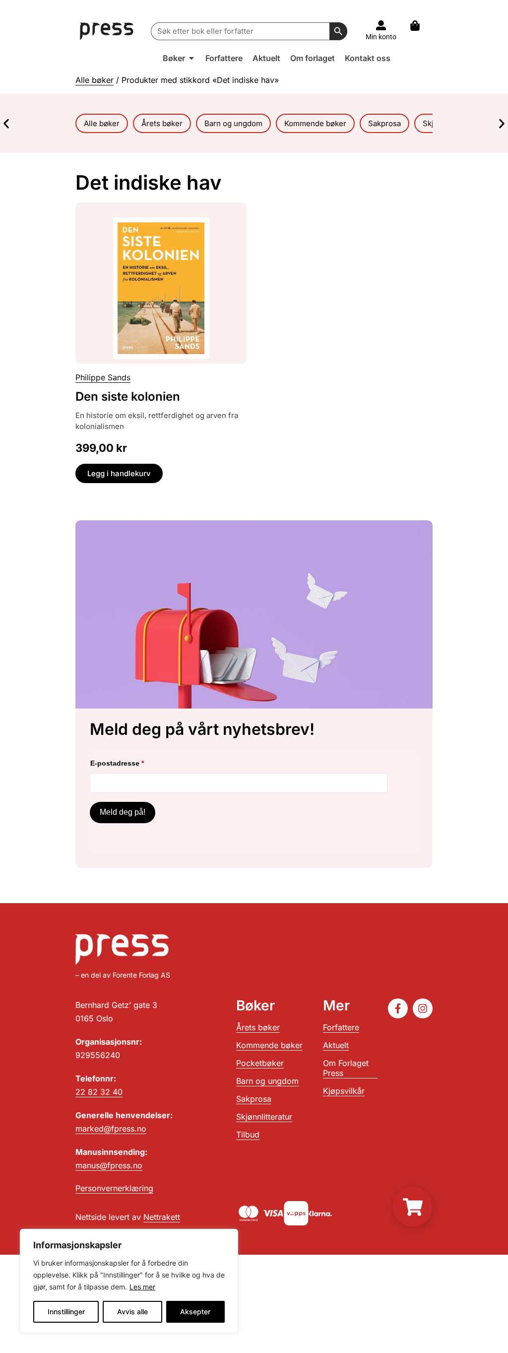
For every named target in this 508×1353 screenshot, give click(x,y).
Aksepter (195, 1311)
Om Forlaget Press (346, 1068)
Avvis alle (132, 1311)
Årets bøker (258, 1027)
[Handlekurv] (420, 25)
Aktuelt (336, 1045)
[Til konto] (381, 25)
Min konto (381, 37)
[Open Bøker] (191, 58)
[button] (6, 123)
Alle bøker (94, 80)
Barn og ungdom (267, 1081)
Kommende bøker (269, 1045)
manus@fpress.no (108, 1165)
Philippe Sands (102, 377)
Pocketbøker (260, 1063)
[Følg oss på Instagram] (423, 1008)
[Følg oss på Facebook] (398, 1008)
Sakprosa (253, 1099)
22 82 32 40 (99, 1092)
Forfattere (341, 1027)
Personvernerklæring (114, 1188)
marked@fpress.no (110, 1129)
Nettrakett (161, 1217)
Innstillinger (66, 1311)
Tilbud (247, 1134)
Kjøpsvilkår (344, 1091)
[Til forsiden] (107, 31)
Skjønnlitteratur (264, 1117)
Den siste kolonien (127, 396)
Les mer (142, 1286)
